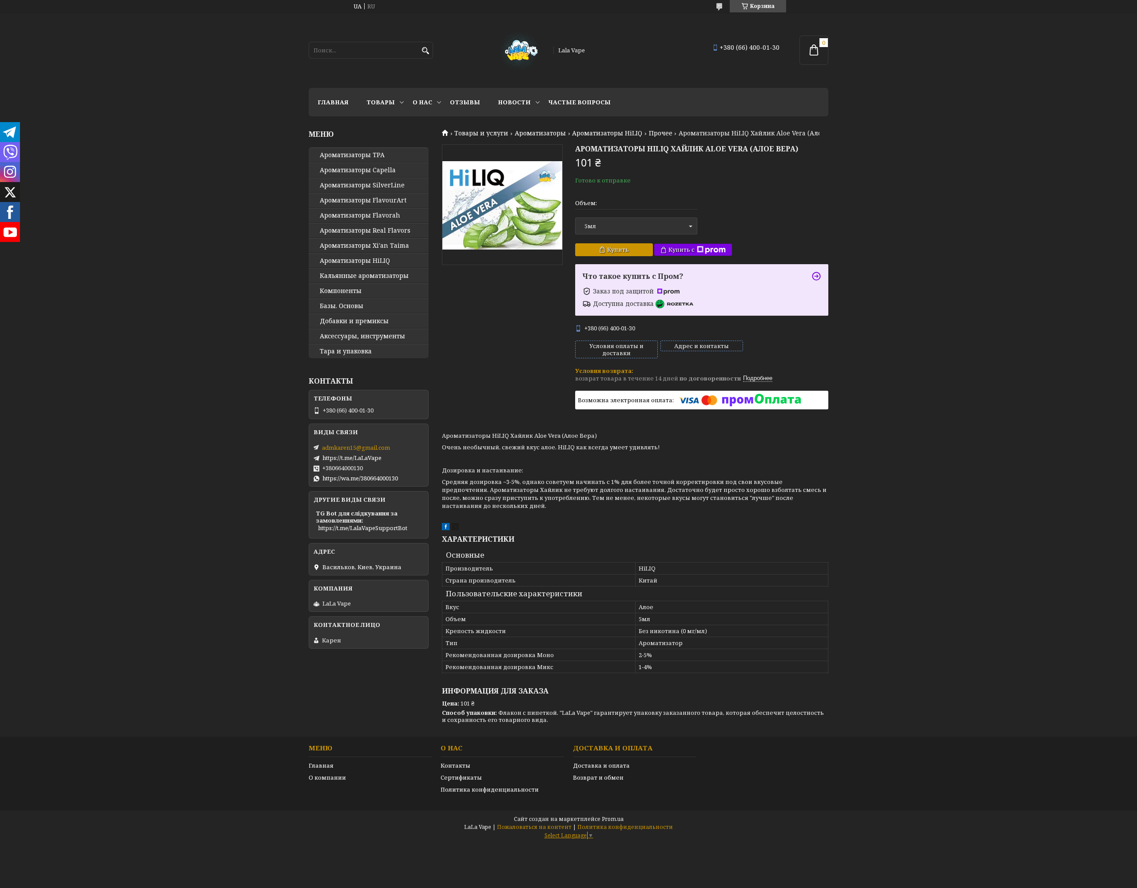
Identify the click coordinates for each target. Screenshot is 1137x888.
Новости (514, 102)
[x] (455, 528)
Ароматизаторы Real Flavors (365, 230)
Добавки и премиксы (354, 321)
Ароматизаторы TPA (352, 155)
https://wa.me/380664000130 (360, 478)
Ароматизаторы (540, 133)
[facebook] (445, 528)
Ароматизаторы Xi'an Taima (364, 246)
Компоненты (341, 291)
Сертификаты (461, 777)
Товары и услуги (481, 133)
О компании (327, 777)
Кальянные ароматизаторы (364, 276)
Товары (380, 102)
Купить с (681, 250)
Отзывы (465, 102)
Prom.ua (613, 819)
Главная (333, 102)
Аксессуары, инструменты (362, 336)
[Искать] (425, 51)
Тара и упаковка (346, 351)
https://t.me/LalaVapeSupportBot (362, 527)
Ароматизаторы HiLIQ (607, 133)
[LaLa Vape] (518, 50)
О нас (422, 102)
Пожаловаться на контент (534, 827)
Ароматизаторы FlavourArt (363, 200)
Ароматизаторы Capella (358, 170)
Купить (618, 250)
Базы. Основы (341, 306)
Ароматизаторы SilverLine (362, 185)
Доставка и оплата (601, 765)
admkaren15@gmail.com (356, 447)
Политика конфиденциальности (490, 789)
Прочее (660, 133)
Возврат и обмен (598, 777)
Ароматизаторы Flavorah (360, 215)
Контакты (455, 765)
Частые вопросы (580, 102)
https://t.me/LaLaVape (352, 458)
